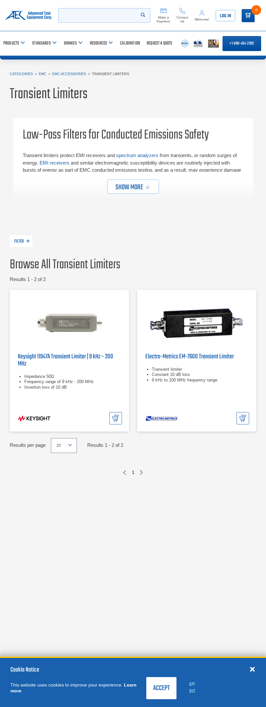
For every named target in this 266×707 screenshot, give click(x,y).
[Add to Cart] (115, 418)
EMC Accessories (69, 74)
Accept (161, 688)
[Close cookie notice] (252, 669)
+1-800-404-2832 (241, 43)
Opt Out (192, 688)
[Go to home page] (28, 15)
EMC (42, 74)
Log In (225, 16)
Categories (21, 74)
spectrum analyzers (137, 155)
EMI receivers (54, 163)
